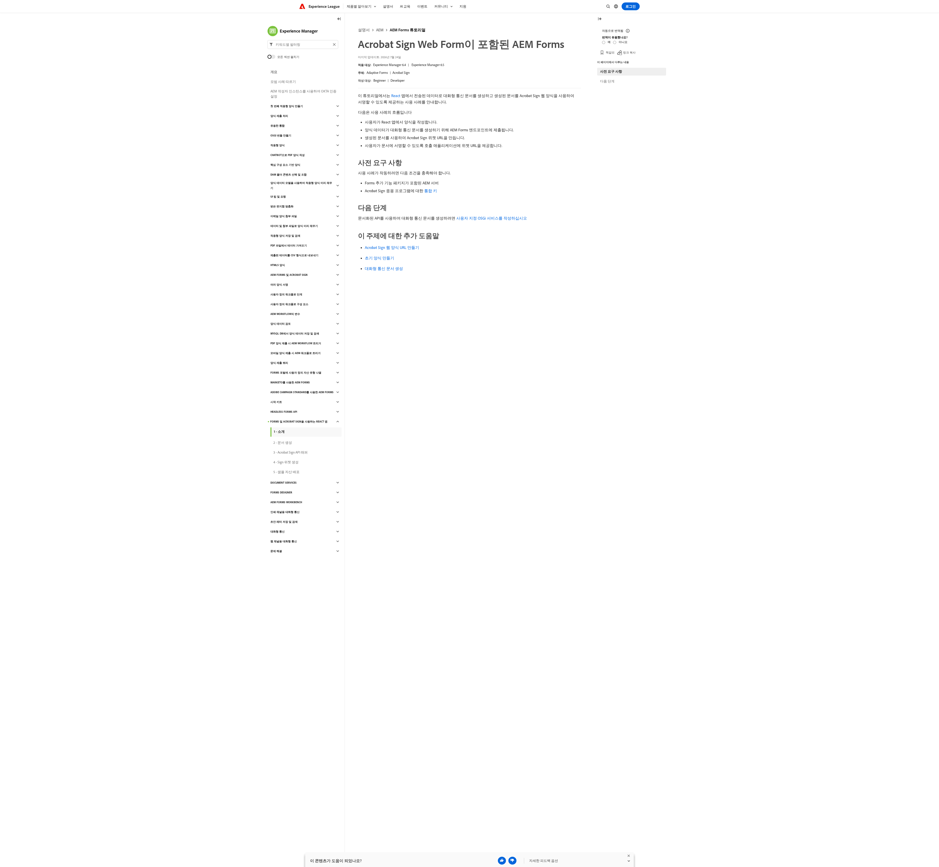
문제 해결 (276, 551)
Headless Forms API (283, 411)
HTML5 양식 (277, 265)
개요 (273, 72)
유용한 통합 (277, 125)
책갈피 (610, 52)
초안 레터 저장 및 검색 (284, 521)
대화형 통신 (277, 531)
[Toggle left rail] (339, 19)
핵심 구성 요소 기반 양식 (285, 165)
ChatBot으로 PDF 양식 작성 (287, 155)
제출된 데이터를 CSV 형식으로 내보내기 (294, 255)
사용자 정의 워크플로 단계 (286, 294)
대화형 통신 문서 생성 (384, 268)
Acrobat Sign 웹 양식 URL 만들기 (392, 247)
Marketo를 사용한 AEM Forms (290, 382)
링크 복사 (629, 52)
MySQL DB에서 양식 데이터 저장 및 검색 (294, 333)
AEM (379, 29)
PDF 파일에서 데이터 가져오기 (288, 245)
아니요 (623, 42)
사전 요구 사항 (611, 71)
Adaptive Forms (377, 72)
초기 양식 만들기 (379, 258)
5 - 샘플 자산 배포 (286, 472)
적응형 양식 (277, 145)
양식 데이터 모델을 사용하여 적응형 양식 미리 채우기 (301, 185)
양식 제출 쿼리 (279, 363)
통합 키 (430, 190)
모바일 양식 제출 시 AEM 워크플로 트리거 (295, 353)
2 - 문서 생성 (282, 442)
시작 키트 (276, 402)
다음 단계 (607, 81)
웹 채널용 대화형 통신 (283, 541)
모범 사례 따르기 (283, 81)
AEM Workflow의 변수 (285, 314)
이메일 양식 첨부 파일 (283, 216)
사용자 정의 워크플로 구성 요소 (289, 304)
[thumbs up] (502, 861)
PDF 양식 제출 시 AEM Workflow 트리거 (295, 343)
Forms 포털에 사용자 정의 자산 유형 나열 (295, 372)
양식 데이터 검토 (280, 323)
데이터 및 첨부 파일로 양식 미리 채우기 (294, 226)
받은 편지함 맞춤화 (281, 206)
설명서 (364, 29)
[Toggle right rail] (599, 19)
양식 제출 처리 (279, 116)
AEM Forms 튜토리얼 (407, 29)
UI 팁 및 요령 (278, 196)
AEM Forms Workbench (286, 502)
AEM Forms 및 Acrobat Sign (289, 275)
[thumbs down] (512, 861)
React (395, 95)
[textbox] (303, 44)
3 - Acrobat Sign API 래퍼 (290, 452)
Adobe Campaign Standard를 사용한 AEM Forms (302, 392)
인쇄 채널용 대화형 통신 (285, 512)
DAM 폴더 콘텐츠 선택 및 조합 (288, 174)
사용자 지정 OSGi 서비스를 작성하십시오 (491, 218)
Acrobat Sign (401, 72)
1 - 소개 (279, 431)
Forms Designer (281, 492)
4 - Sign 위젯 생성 (286, 462)
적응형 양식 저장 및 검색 (285, 235)
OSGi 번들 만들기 (280, 135)
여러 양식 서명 (279, 284)
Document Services (283, 482)
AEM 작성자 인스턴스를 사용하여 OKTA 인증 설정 (303, 94)
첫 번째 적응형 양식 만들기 (286, 106)
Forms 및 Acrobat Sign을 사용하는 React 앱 (298, 421)
